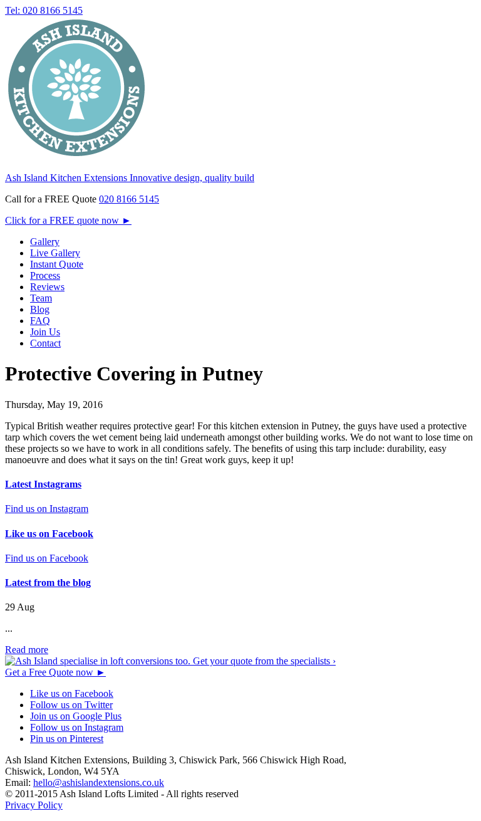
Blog (39, 309)
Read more (26, 649)
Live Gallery (55, 253)
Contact (45, 343)
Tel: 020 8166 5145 (44, 10)
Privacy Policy (34, 805)
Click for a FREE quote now (68, 220)
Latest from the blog (48, 582)
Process (45, 275)
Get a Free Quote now (55, 672)
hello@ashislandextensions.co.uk (98, 782)
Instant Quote (56, 264)
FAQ (40, 320)
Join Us (45, 332)
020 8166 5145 (129, 199)
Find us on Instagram (46, 508)
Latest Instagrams (43, 484)
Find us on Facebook (46, 558)
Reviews (47, 286)
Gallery (44, 241)
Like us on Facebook (49, 533)
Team (41, 298)
